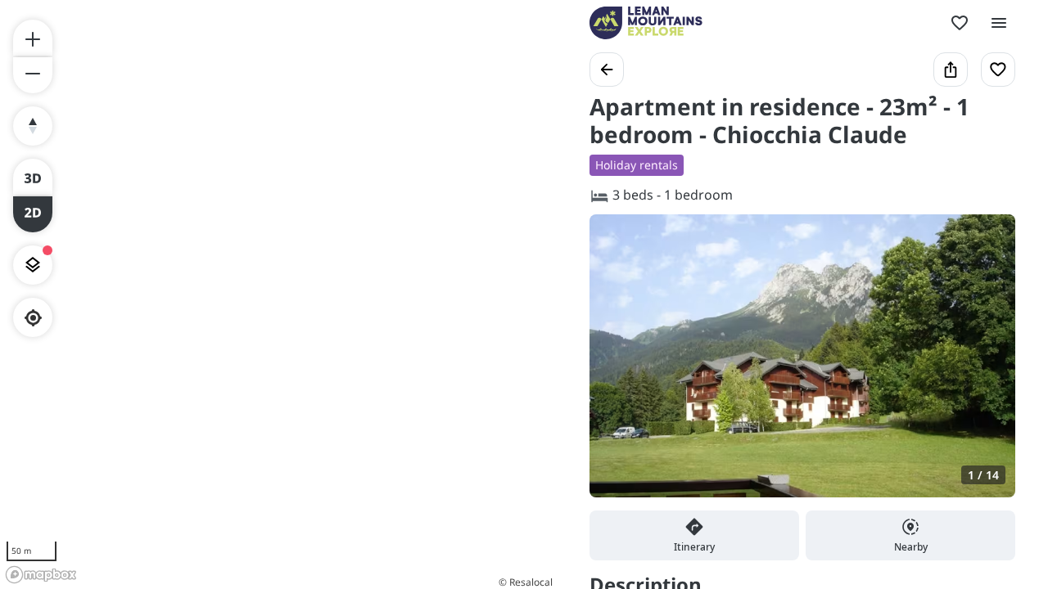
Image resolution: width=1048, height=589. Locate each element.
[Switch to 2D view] (32, 214)
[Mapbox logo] (41, 574)
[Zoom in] (32, 38)
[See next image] (985, 365)
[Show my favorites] (959, 23)
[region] (278, 294)
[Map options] (32, 265)
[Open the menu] (998, 23)
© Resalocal (526, 582)
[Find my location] (33, 318)
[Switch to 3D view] (32, 177)
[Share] (950, 69)
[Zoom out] (32, 75)
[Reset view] (32, 126)
